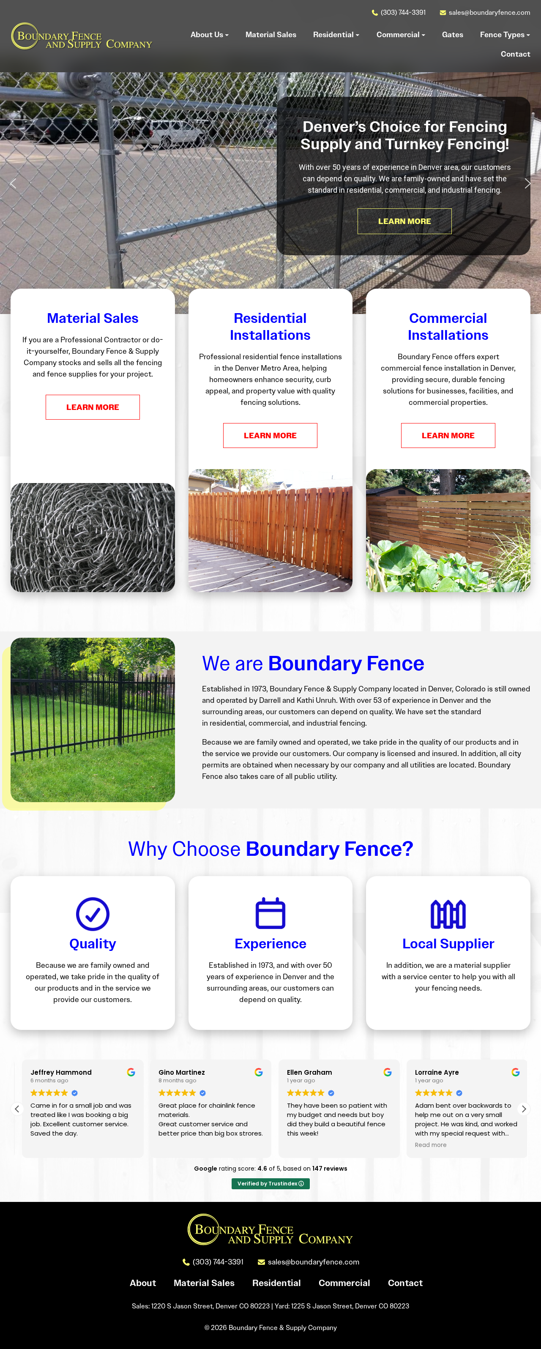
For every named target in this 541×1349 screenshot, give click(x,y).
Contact (405, 1283)
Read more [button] (427, 1145)
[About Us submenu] (227, 35)
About (143, 1283)
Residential (276, 1283)
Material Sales (204, 1283)
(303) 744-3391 (403, 12)
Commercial (344, 1283)
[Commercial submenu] (423, 35)
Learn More (92, 407)
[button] (13, 183)
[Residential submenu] (357, 35)
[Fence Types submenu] (528, 35)
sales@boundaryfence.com (489, 12)
